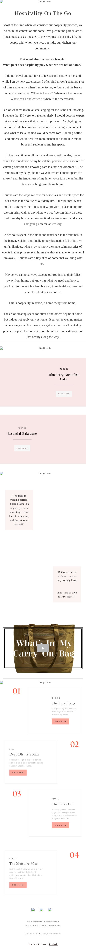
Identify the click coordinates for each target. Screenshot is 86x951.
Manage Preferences (51, 933)
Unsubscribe (31, 933)
